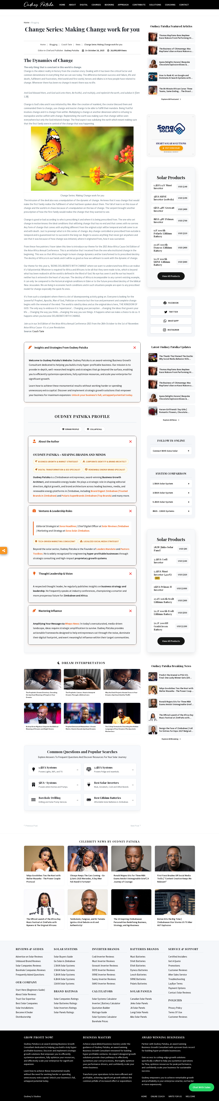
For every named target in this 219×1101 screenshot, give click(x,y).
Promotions (174, 965)
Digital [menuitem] (84, 4)
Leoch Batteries (138, 974)
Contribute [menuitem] (138, 4)
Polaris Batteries (138, 983)
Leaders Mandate (106, 548)
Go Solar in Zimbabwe (64, 961)
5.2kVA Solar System (163, 501)
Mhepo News (72, 623)
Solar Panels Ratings (64, 1012)
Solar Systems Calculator (104, 998)
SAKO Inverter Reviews (103, 983)
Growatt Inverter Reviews (105, 965)
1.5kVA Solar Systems (64, 965)
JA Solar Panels (137, 1007)
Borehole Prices (100, 1021)
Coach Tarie (38, 331)
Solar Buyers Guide (63, 956)
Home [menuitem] (62, 4)
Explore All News (170, 420)
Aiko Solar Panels (138, 1016)
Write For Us (175, 1096)
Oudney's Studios (32, 1096)
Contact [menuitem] (184, 4)
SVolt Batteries (138, 961)
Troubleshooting (176, 979)
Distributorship (23, 1016)
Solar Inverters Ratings (65, 1007)
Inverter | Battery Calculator (106, 1003)
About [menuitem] (72, 4)
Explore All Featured (170, 99)
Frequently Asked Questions (30, 974)
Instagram (173, 329)
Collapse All (96, 429)
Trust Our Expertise (25, 998)
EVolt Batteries (138, 965)
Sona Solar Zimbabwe (77, 530)
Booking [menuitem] (109, 4)
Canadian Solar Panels (141, 998)
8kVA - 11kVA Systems (163, 511)
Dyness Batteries (139, 970)
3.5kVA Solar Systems (64, 970)
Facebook (173, 302)
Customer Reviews (177, 970)
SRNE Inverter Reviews (103, 974)
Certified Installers (177, 956)
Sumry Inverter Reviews (104, 979)
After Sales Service (177, 974)
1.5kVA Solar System (163, 483)
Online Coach (158, 1096)
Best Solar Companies (27, 1003)
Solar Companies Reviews (28, 965)
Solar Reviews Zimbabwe (115, 526)
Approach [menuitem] (123, 4)
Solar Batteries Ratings (65, 1003)
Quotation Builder (101, 1007)
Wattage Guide (99, 1012)
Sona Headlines (67, 526)
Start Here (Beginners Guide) (30, 989)
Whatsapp (173, 320)
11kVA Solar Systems (64, 983)
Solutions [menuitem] (155, 4)
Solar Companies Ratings (66, 998)
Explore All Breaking (170, 739)
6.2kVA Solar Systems (64, 979)
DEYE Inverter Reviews (103, 970)
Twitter (173, 311)
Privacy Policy (175, 1007)
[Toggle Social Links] (3, 550)
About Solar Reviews (26, 994)
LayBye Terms (175, 983)
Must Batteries (137, 956)
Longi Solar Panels (139, 1012)
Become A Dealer (24, 1012)
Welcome (190, 1096)
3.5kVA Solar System (163, 492)
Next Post (135, 825)
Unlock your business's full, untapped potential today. (102, 395)
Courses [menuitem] (96, 4)
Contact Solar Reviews (179, 992)
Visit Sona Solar (172, 148)
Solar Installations (25, 1007)
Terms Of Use (175, 1012)
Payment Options (177, 988)
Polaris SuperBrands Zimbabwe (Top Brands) (87, 495)
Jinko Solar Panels (139, 1003)
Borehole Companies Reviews (31, 970)
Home (144, 1096)
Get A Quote (174, 961)
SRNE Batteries (138, 979)
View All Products (171, 276)
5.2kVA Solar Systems (64, 974)
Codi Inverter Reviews (103, 956)
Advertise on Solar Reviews (29, 956)
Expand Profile (72, 429)
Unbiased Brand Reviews (28, 961)
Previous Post (31, 825)
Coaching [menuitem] (170, 4)
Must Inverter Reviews (103, 961)
